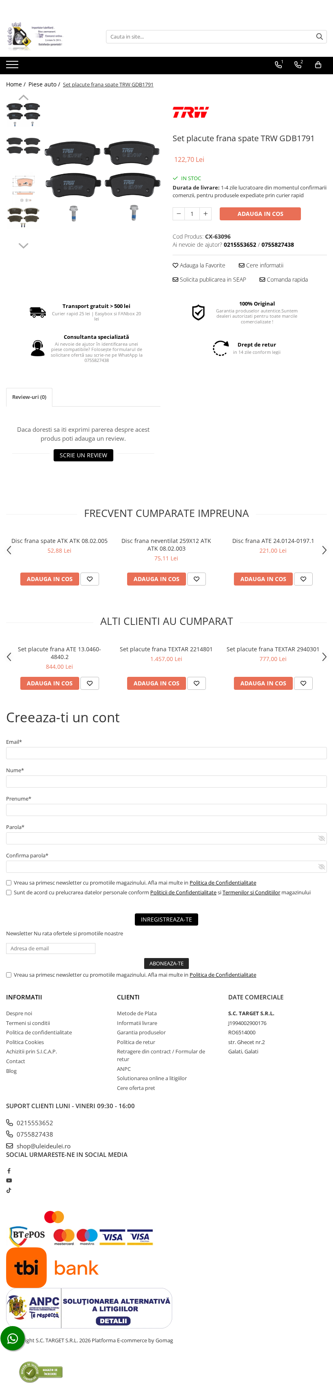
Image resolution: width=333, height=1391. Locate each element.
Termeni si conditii (28, 1023)
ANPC (124, 1068)
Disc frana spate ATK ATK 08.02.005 (59, 541)
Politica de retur (136, 1042)
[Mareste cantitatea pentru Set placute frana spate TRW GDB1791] (205, 213)
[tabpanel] (102, 181)
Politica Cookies (25, 1042)
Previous (23, 99)
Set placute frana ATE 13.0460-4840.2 (59, 653)
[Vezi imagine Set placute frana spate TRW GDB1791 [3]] (23, 218)
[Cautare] (319, 36)
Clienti (128, 997)
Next (23, 245)
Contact (15, 1061)
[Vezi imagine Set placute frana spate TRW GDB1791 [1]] (23, 146)
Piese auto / (45, 84)
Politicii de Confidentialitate (183, 892)
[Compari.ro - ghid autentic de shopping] (40, 1372)
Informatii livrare (137, 1023)
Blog (11, 1070)
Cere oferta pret (136, 1088)
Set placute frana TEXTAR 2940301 (273, 649)
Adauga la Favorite (201, 265)
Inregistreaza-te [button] (166, 919)
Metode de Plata (137, 1013)
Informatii (24, 997)
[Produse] (13, 67)
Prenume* (18, 798)
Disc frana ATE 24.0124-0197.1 (273, 541)
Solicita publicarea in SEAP (212, 279)
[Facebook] (8, 1170)
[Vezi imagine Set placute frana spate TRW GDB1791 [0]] (23, 115)
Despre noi (19, 1013)
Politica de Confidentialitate (223, 882)
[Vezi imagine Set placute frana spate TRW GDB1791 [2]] (23, 189)
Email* (14, 741)
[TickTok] (8, 1190)
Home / (16, 84)
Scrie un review (83, 455)
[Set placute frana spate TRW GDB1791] (102, 181)
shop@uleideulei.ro (43, 1146)
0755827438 (34, 1134)
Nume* (15, 770)
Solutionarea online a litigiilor (152, 1078)
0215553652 (34, 1123)
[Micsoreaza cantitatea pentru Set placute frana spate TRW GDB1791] (179, 213)
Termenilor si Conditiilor (251, 892)
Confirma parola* (27, 855)
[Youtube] (8, 1180)
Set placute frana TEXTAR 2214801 (166, 649)
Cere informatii (263, 265)
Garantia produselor (141, 1032)
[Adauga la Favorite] (89, 579)
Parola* (15, 827)
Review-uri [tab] (29, 397)
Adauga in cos (260, 213)
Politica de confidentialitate (39, 1032)
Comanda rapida (286, 279)
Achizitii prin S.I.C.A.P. (31, 1051)
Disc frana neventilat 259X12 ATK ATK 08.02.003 (166, 544)
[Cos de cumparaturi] (318, 65)
